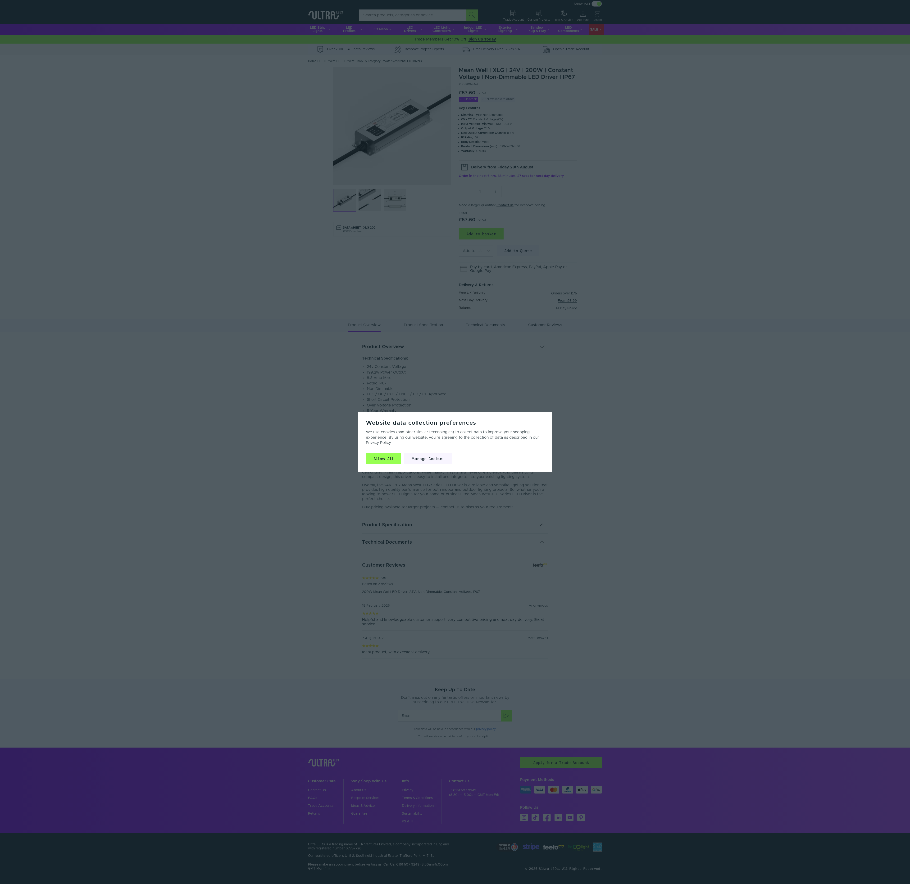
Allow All (383, 458)
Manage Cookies (428, 458)
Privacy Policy (378, 443)
